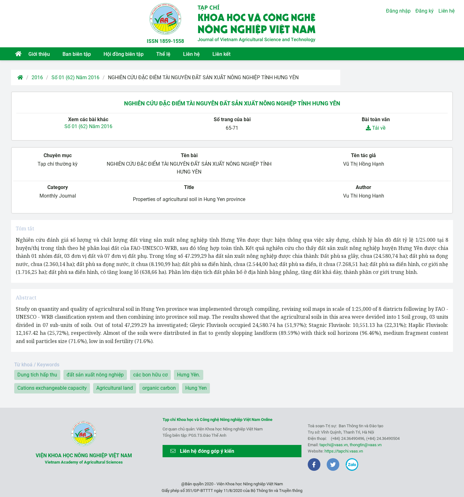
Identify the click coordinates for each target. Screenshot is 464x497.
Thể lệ (163, 54)
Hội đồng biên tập (124, 54)
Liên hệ (191, 54)
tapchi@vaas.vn (333, 444)
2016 (37, 77)
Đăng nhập (398, 11)
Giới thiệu (39, 54)
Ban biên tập (76, 54)
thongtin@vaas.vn (366, 444)
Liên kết (221, 54)
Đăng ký (424, 11)
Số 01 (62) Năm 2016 (75, 77)
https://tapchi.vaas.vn (343, 451)
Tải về (378, 128)
